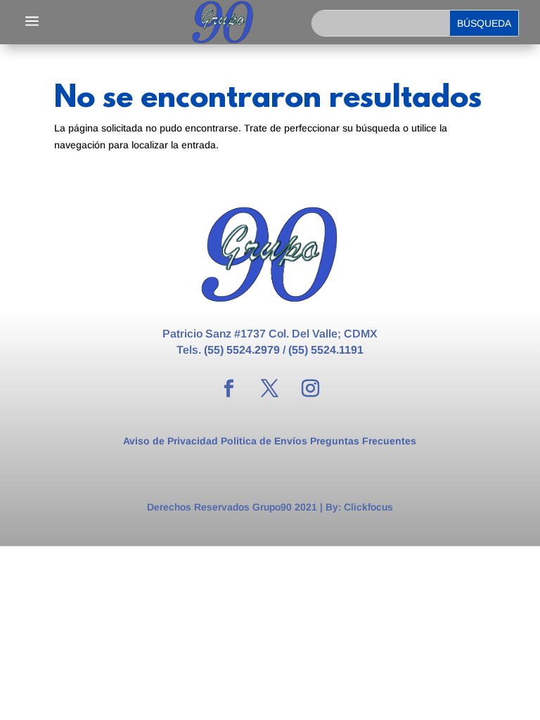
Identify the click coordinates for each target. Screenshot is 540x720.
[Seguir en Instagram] (310, 388)
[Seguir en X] (270, 388)
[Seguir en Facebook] (229, 388)
